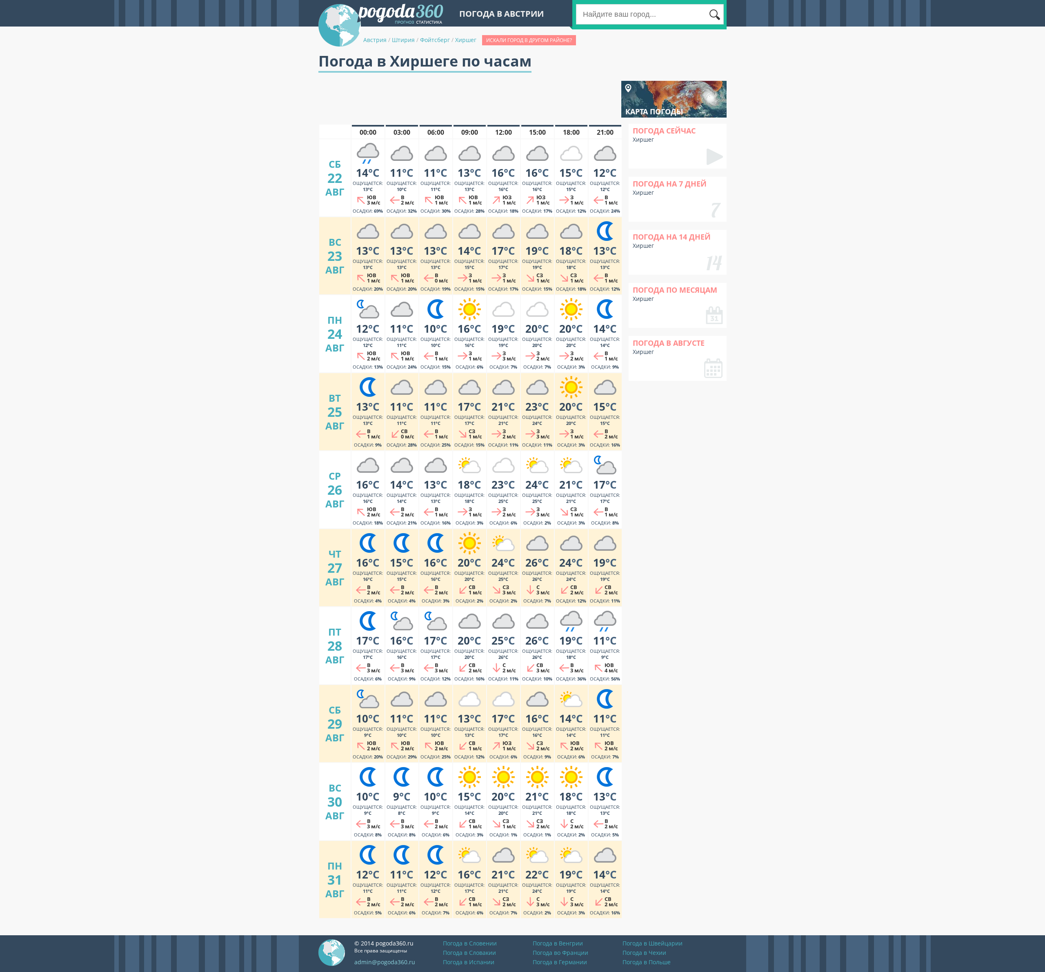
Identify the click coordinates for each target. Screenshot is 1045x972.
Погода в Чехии (644, 952)
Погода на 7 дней (670, 184)
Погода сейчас (664, 131)
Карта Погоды (654, 111)
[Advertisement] (467, 99)
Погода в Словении (470, 943)
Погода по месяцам (675, 290)
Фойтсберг (435, 40)
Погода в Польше (647, 962)
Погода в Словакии (469, 952)
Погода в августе (669, 343)
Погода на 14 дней (672, 237)
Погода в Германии (560, 962)
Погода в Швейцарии (653, 943)
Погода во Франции (560, 952)
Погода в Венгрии (558, 943)
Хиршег (465, 40)
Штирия (403, 40)
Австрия (375, 40)
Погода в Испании (468, 962)
